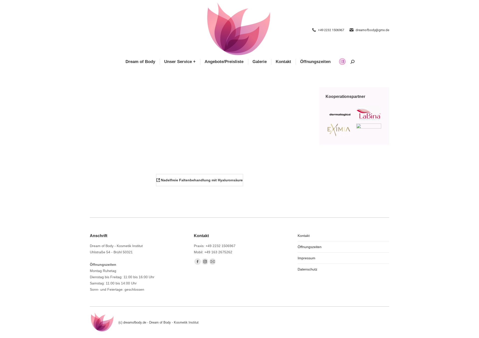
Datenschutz (307, 269)
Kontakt (304, 236)
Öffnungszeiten (310, 247)
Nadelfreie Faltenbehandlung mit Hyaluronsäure (201, 180)
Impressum (306, 258)
